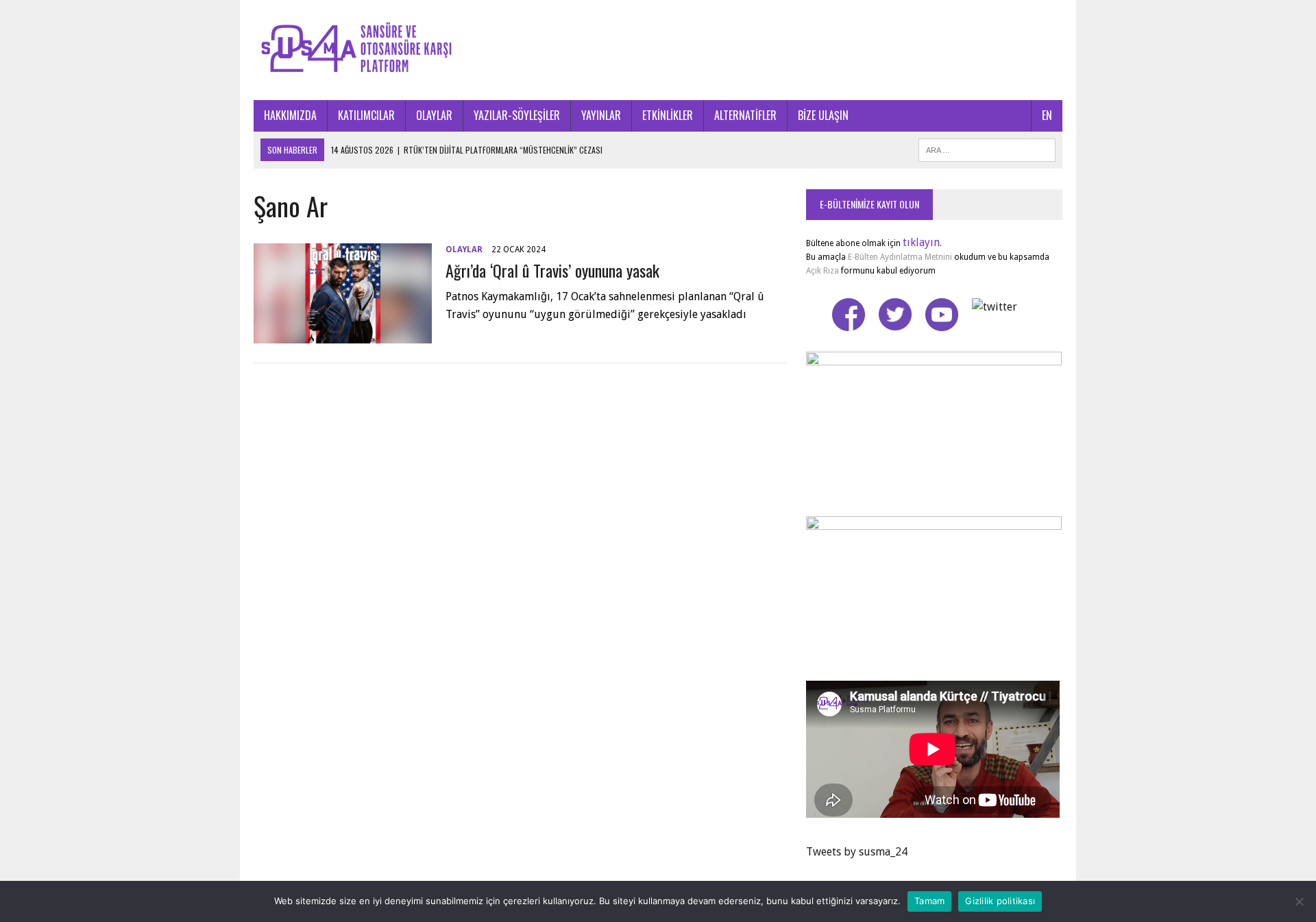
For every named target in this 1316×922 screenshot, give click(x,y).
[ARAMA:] (987, 148)
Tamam (929, 900)
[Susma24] (658, 50)
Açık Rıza (822, 271)
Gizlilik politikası (1000, 900)
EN (1047, 115)
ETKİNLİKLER (667, 115)
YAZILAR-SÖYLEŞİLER (517, 115)
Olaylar (464, 249)
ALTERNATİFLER (745, 115)
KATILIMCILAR (366, 115)
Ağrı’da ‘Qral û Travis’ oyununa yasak (552, 270)
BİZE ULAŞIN (823, 115)
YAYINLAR (601, 115)
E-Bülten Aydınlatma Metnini (900, 257)
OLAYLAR (434, 115)
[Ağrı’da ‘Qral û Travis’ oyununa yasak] (343, 334)
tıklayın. (922, 242)
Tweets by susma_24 (856, 851)
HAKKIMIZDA (290, 115)
